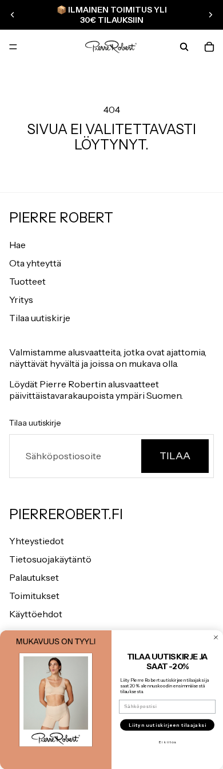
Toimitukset (34, 595)
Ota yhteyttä (35, 263)
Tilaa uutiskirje (39, 317)
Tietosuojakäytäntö (50, 559)
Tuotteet (27, 281)
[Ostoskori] (209, 46)
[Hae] (184, 46)
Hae (17, 244)
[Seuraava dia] (210, 14)
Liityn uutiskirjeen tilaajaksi (167, 724)
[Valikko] (13, 47)
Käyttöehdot (35, 614)
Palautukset (34, 577)
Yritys (21, 299)
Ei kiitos (167, 741)
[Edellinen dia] (12, 14)
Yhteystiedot (36, 541)
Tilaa (175, 456)
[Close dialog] (216, 637)
